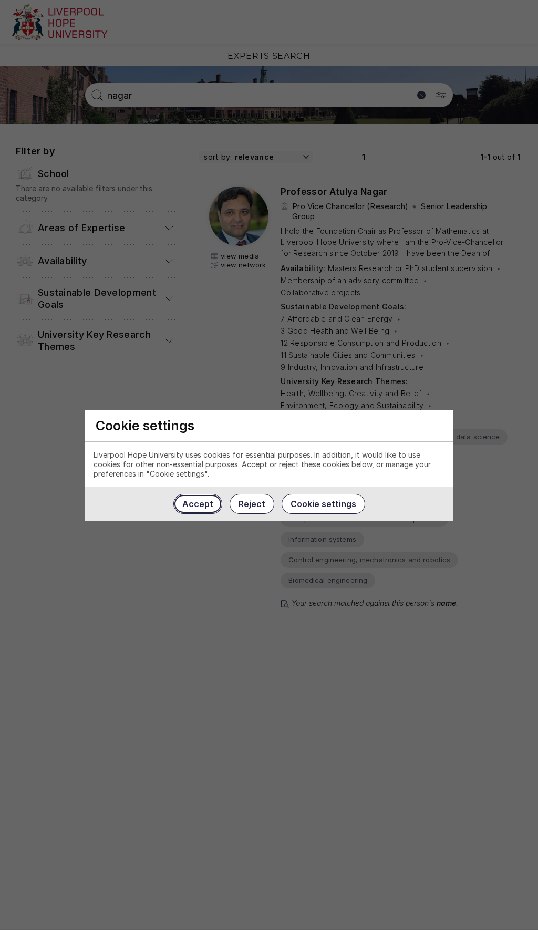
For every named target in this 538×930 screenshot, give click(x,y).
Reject (252, 504)
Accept (197, 504)
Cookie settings (323, 504)
